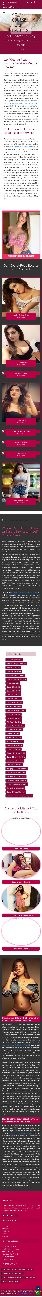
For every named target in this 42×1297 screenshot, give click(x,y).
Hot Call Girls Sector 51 (15, 741)
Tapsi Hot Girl (21, 420)
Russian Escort (8, 1257)
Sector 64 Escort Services (16, 792)
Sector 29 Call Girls (13, 691)
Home (5, 1226)
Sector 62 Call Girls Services (17, 784)
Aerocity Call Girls (13, 683)
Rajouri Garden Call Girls (15, 726)
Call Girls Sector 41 (13, 695)
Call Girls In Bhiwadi (14, 671)
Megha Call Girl (21, 453)
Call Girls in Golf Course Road (20, 1133)
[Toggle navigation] (4, 11)
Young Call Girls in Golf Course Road (24, 103)
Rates (5, 1234)
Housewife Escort (10, 1246)
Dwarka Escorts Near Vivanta (13, 1273)
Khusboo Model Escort (21, 442)
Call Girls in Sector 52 (14, 745)
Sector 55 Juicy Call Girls (16, 757)
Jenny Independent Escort (21, 431)
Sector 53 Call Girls (13, 749)
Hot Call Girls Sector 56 (15, 761)
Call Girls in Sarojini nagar (16, 710)
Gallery (6, 1231)
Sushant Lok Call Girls (14, 660)
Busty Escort (8, 1251)
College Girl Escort (10, 1254)
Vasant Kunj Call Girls (14, 730)
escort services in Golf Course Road (23, 592)
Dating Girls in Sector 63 (15, 788)
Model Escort (8, 1259)
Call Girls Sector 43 (13, 699)
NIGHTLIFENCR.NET (26, 1294)
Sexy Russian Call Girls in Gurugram (19, 796)
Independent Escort (11, 1249)
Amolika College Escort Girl (16, 664)
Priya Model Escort (21, 500)
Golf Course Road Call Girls (12, 1277)
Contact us (7, 1236)
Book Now (21, 318)
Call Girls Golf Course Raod (16, 679)
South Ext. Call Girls (14, 737)
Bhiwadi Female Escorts (11, 1281)
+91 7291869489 (10, 2)
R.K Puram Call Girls (14, 722)
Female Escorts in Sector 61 (16, 780)
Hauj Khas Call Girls (13, 714)
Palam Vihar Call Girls (14, 702)
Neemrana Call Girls (14, 718)
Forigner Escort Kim (21, 373)
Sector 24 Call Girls (13, 687)
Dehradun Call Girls (9, 1269)
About (5, 1228)
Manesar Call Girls (13, 667)
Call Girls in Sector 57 (14, 765)
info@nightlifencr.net (10, 7)
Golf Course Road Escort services (22, 147)
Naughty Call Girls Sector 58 (17, 769)
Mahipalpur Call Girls (14, 706)
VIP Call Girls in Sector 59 (16, 772)
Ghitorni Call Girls (13, 734)
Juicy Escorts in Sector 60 (16, 776)
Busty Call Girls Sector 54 (16, 753)
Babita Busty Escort (21, 362)
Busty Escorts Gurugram (15, 675)
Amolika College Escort (21, 315)
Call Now (21, 49)
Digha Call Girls (29, 1277)
